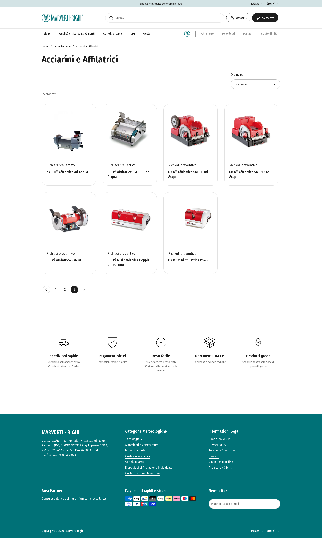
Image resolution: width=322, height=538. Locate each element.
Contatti (214, 456)
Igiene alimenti (135, 450)
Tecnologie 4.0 (134, 439)
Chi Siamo (207, 33)
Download (228, 33)
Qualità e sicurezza (137, 456)
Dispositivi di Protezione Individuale (148, 468)
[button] (265, 17)
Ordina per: (238, 75)
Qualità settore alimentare (142, 473)
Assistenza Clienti (220, 468)
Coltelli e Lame (62, 46)
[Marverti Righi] (62, 18)
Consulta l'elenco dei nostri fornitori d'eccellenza (74, 499)
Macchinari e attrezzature (142, 445)
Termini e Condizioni (222, 450)
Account (241, 17)
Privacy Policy (217, 445)
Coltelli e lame (134, 462)
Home (45, 46)
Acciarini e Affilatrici (87, 46)
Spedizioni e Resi (220, 439)
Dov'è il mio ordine (221, 462)
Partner (248, 33)
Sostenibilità (269, 33)
